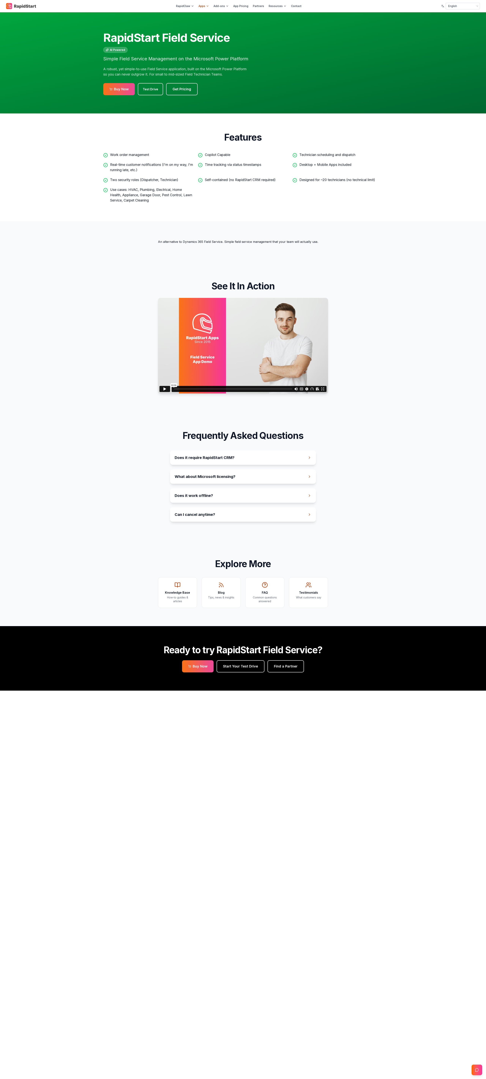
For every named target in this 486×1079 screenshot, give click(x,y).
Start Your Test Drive (240, 666)
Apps (202, 6)
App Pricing (240, 6)
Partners (258, 6)
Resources (276, 6)
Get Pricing (182, 89)
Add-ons (219, 6)
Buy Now (121, 89)
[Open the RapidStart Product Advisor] (477, 1070)
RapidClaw (183, 6)
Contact (296, 6)
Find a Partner (285, 666)
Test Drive (150, 89)
